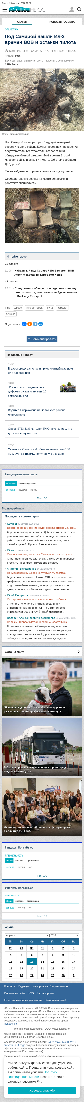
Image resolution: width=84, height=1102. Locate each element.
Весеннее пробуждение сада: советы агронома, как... (41, 527)
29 (21, 948)
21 (42, 968)
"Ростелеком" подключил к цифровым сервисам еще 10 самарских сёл (27, 391)
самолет (62, 307)
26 (21, 975)
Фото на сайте (14, 651)
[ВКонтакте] (24, 324)
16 (63, 961)
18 (10, 968)
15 (52, 961)
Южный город (34, 307)
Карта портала (45, 993)
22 (52, 968)
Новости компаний (55, 1000)
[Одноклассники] (29, 324)
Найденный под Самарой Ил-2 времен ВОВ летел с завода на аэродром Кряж (44, 272)
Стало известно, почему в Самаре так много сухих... (40, 554)
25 (10, 975)
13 (31, 961)
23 (63, 968)
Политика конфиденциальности (23, 1000)
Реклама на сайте (14, 993)
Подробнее (10, 1023)
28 (10, 948)
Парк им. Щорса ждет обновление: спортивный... (38, 621)
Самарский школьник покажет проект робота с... (38, 599)
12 (21, 961)
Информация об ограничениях (50, 986)
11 (10, 961)
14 (42, 961)
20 (31, 968)
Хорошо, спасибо (42, 1090)
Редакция (23, 986)
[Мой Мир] (40, 324)
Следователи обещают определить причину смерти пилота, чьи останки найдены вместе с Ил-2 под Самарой (46, 292)
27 (31, 975)
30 (31, 948)
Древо (18, 307)
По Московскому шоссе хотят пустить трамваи (36, 572)
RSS (31, 993)
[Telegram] (35, 324)
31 (42, 948)
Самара (10, 314)
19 (21, 968)
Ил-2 (50, 307)
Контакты (9, 986)
